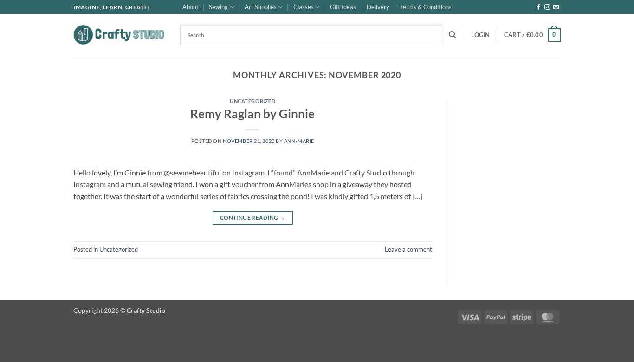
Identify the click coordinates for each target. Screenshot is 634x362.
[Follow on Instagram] (547, 7)
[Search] (452, 35)
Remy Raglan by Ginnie (252, 114)
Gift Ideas (343, 7)
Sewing (218, 7)
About (190, 7)
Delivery (378, 7)
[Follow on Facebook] (538, 7)
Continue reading (252, 217)
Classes (303, 7)
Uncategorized (252, 101)
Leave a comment (408, 249)
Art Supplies (261, 7)
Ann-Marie (299, 141)
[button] (480, 35)
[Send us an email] (556, 7)
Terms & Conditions (426, 7)
